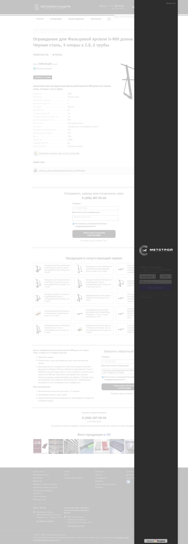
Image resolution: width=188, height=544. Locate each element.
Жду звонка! (155, 287)
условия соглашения (152, 297)
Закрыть (170, 3)
